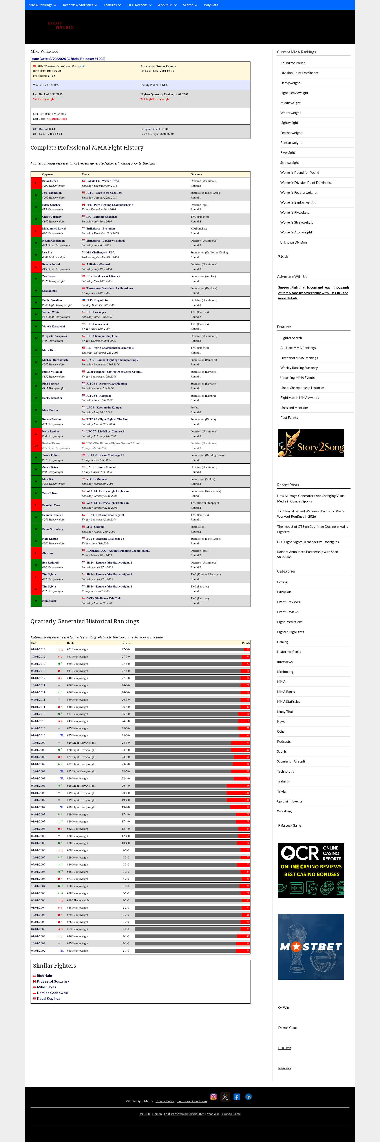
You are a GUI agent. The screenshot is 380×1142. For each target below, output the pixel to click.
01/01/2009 (38, 764)
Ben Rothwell (50, 562)
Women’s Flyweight (294, 212)
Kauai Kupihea (48, 998)
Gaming (282, 642)
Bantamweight (291, 143)
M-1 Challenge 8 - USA (100, 252)
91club (283, 256)
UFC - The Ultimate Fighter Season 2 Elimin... (114, 443)
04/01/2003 (38, 929)
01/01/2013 (38, 649)
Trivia (281, 791)
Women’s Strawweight (296, 222)
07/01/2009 (38, 750)
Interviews (285, 662)
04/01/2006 (38, 843)
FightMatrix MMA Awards (299, 397)
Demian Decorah (52, 515)
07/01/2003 (38, 921)
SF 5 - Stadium (95, 526)
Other (281, 731)
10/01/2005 (38, 857)
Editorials (284, 592)
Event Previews (288, 602)
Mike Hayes (46, 987)
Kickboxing (285, 672)
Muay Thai (285, 712)
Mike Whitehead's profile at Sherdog (60, 66)
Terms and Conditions (192, 1101)
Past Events (289, 417)
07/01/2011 (38, 692)
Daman (157, 1114)
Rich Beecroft (50, 383)
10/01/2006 (38, 828)
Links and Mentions (294, 408)
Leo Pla (47, 252)
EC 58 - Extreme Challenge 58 (105, 538)
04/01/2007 (38, 814)
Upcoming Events (289, 801)
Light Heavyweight (294, 93)
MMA (281, 681)
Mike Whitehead (44, 51)
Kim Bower (49, 600)
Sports (282, 751)
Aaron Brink (50, 467)
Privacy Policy (165, 1101)
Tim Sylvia (49, 574)
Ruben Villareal (52, 371)
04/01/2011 (38, 699)
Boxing (282, 582)
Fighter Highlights (290, 632)
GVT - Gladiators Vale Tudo (103, 598)
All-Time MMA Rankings (298, 348)
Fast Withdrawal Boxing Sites (184, 1114)
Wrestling (284, 811)
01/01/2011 (38, 706)
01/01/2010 (38, 735)
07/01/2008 (38, 778)
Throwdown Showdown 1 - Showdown (109, 288)
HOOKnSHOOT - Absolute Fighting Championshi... (118, 550)
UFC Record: (41, 129)
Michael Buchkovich (55, 359)
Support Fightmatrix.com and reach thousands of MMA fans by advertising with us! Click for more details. (313, 292)
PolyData (211, 5)
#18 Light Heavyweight (155, 99)
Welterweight (290, 113)
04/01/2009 (38, 757)
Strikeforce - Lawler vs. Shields (105, 240)
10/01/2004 (38, 886)
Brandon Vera (51, 505)
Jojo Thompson (52, 192)
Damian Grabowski (52, 992)
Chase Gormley (52, 216)
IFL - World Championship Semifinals (109, 347)
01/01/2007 (38, 821)
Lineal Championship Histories (302, 388)
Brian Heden (59, 118)
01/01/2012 (38, 678)
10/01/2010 (38, 714)
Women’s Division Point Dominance (306, 182)
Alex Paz (47, 553)
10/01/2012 (38, 656)
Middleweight (290, 103)
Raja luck (284, 1068)
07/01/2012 (38, 663)
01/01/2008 (38, 793)
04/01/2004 (38, 900)
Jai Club (144, 1114)
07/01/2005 (38, 864)
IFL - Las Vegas (96, 312)
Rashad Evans (51, 443)
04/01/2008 (38, 785)
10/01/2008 (38, 771)
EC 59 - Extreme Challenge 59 (105, 515)
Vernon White (50, 312)
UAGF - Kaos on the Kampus (104, 407)
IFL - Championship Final (102, 336)
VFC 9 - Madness (96, 479)
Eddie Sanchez (51, 204)
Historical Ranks (289, 652)
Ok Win (283, 1007)
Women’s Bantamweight (298, 202)
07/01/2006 (38, 836)
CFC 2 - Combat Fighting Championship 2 (112, 359)
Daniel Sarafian (52, 300)
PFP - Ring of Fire (97, 300)
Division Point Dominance (299, 73)
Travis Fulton (50, 455)
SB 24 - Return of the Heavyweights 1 (109, 586)
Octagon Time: (149, 129)
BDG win (284, 1048)
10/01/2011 (38, 685)
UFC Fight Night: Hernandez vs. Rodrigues (308, 542)
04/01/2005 (38, 871)
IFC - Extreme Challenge (101, 216)
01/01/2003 (38, 936)
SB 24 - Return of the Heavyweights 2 (109, 562)
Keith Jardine (50, 431)
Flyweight (287, 152)
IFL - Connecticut (97, 324)
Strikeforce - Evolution (100, 228)
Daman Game (288, 1028)
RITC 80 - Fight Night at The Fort (107, 419)
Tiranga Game (231, 1114)
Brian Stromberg (53, 529)
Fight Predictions (290, 622)
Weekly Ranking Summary (299, 368)
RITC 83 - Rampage (98, 395)
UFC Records (137, 5)
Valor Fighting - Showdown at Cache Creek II (114, 371)
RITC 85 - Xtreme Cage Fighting (106, 383)
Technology (285, 771)
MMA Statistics (288, 701)
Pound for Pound (292, 63)
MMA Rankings (40, 5)
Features (110, 5)
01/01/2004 (38, 907)
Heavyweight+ (291, 83)
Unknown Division (293, 242)
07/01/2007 (38, 807)
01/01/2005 (38, 878)
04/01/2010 (38, 728)
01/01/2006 (38, 850)
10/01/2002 (38, 943)
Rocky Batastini (52, 397)
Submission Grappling (293, 761)
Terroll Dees (50, 493)
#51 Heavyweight (44, 99)
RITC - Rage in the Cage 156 (104, 192)
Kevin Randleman (53, 240)
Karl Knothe (50, 538)
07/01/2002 (38, 950)
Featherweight (291, 133)
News (281, 721)
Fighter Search (291, 338)
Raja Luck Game (289, 825)
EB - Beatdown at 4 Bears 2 (103, 276)
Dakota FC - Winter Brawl (102, 181)
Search (188, 5)
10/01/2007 (38, 800)
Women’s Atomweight (296, 232)
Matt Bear (48, 479)
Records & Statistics (78, 5)
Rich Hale (44, 975)
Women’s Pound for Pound (299, 172)
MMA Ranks (286, 692)
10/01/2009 (38, 742)
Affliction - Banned (98, 264)
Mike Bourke (50, 410)
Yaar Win (213, 1114)
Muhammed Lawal (54, 228)
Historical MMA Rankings (299, 358)
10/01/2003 (38, 914)
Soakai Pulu (49, 290)
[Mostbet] (311, 978)
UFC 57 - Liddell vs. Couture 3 (105, 431)
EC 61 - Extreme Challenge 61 (105, 455)
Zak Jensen (49, 276)
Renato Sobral (51, 264)
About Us (165, 5)
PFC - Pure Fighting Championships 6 (109, 204)
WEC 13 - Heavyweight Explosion (107, 491)
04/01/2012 (38, 670)
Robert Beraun (51, 419)
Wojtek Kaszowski (53, 326)
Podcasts (284, 741)
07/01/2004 (38, 893)
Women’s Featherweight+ (299, 192)
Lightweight (289, 123)
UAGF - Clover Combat (101, 467)
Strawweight (289, 162)
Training (283, 781)
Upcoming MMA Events (297, 377)
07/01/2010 (38, 721)
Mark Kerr (49, 350)
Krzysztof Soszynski (54, 336)
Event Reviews (288, 612)
